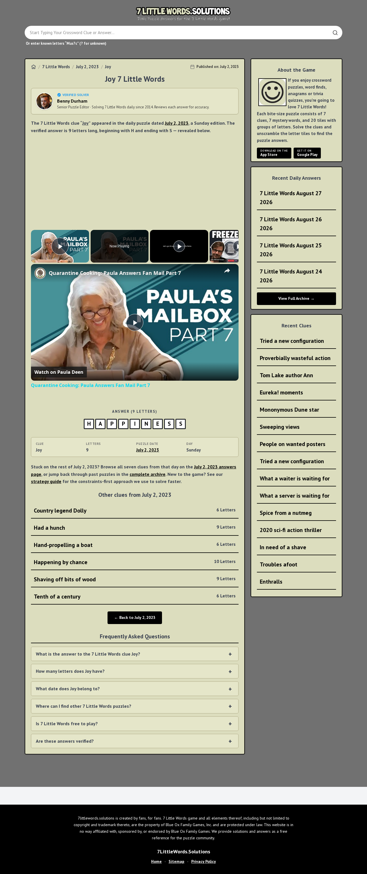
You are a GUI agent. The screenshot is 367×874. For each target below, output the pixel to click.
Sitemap (176, 861)
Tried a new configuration (292, 341)
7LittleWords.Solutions (183, 851)
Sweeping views (280, 427)
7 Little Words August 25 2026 (291, 250)
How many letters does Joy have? (70, 671)
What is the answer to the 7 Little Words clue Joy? (88, 654)
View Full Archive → (296, 298)
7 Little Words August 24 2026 (291, 276)
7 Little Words (56, 66)
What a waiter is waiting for (295, 478)
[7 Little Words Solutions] (183, 13)
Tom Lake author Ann (286, 375)
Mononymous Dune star (289, 409)
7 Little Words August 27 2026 (291, 197)
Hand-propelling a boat (135, 545)
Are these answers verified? (65, 741)
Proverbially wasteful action (295, 358)
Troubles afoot (278, 564)
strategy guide (46, 481)
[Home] (33, 66)
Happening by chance (135, 562)
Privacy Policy (203, 861)
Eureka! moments (281, 392)
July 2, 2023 (87, 66)
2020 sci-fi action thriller (291, 530)
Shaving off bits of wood (135, 579)
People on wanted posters (292, 444)
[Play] (179, 246)
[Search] (335, 33)
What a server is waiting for (294, 495)
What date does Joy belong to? (68, 688)
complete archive (147, 474)
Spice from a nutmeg (286, 513)
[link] (40, 273)
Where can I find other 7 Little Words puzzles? (83, 706)
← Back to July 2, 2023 (134, 617)
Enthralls (271, 581)
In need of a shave (283, 547)
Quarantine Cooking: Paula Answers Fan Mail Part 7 (115, 272)
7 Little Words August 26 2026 (291, 224)
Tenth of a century (135, 596)
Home (156, 861)
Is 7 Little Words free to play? (67, 723)
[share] (227, 270)
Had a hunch (135, 527)
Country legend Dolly (135, 510)
